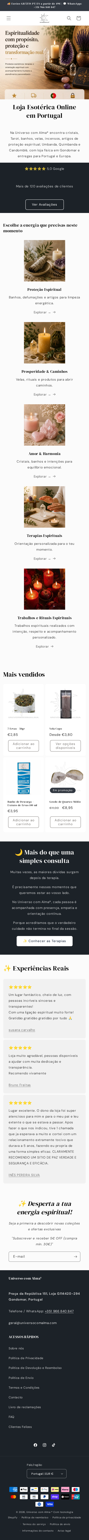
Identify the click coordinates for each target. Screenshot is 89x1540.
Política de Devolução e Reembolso (35, 1368)
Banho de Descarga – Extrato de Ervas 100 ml (22, 803)
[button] (8, 18)
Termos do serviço (34, 1524)
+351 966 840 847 (59, 1311)
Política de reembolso (35, 1517)
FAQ (11, 1417)
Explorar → (42, 312)
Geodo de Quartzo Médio (65, 802)
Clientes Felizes (20, 1427)
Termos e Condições (24, 1387)
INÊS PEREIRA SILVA (24, 1175)
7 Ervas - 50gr (16, 728)
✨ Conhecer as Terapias (44, 941)
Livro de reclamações (25, 1407)
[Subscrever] (75, 1257)
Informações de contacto (38, 1530)
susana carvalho (22, 1030)
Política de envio (60, 1524)
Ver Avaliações (44, 204)
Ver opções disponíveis (65, 746)
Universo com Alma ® (39, 1512)
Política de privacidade (66, 1517)
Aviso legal (64, 1530)
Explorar (42, 646)
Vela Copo (55, 728)
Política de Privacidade (26, 1358)
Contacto (16, 1397)
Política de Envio (21, 1378)
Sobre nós (16, 1348)
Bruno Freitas (20, 1085)
